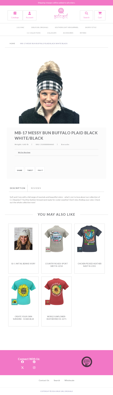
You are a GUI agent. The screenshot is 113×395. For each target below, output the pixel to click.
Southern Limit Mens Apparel (66, 27)
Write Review (24, 152)
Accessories (68, 33)
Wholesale (69, 380)
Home (12, 43)
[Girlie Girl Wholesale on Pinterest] (34, 361)
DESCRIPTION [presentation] (17, 188)
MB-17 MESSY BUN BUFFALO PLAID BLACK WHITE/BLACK (44, 43)
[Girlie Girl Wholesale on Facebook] (22, 361)
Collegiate (51, 33)
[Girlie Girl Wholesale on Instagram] (34, 367)
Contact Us (44, 380)
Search (57, 380)
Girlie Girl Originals (39, 27)
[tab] (18, 188)
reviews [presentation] (36, 188)
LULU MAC (20, 27)
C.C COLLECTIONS (33, 33)
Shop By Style (90, 27)
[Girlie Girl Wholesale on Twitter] (22, 367)
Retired (83, 33)
